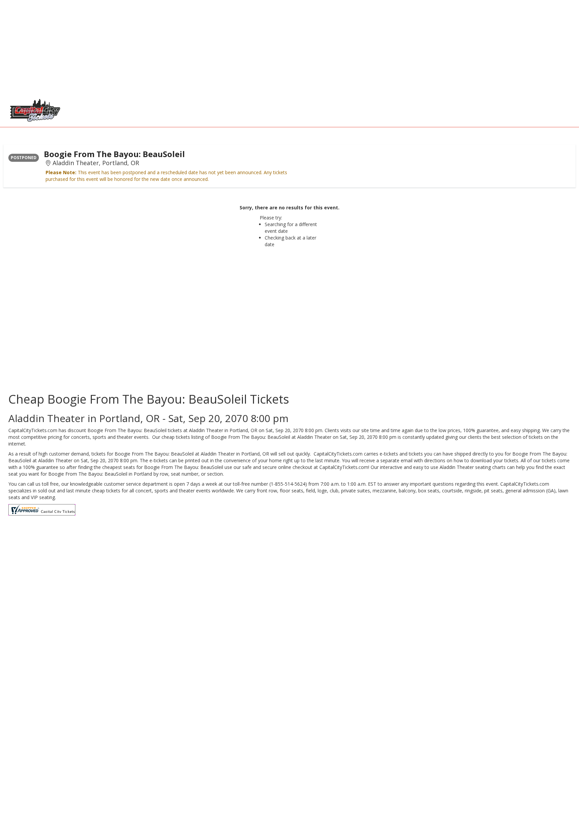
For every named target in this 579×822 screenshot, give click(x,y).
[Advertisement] (201, 47)
